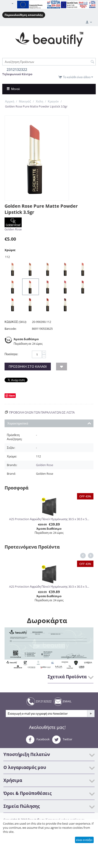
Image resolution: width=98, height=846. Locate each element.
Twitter (67, 739)
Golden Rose (13, 229)
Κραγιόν (53, 101)
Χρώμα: (10, 250)
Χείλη (39, 101)
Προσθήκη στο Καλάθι (28, 366)
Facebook (43, 739)
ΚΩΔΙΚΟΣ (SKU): (16, 322)
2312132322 (43, 701)
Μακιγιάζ (25, 101)
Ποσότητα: (11, 354)
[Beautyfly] (49, 39)
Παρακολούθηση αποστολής (24, 15)
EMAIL (67, 701)
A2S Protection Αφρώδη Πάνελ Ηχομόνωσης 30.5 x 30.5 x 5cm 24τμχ (49, 519)
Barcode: (10, 329)
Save (12, 395)
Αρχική (9, 101)
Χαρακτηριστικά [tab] (17, 423)
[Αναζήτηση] (92, 62)
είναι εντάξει (84, 840)
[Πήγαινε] (90, 713)
